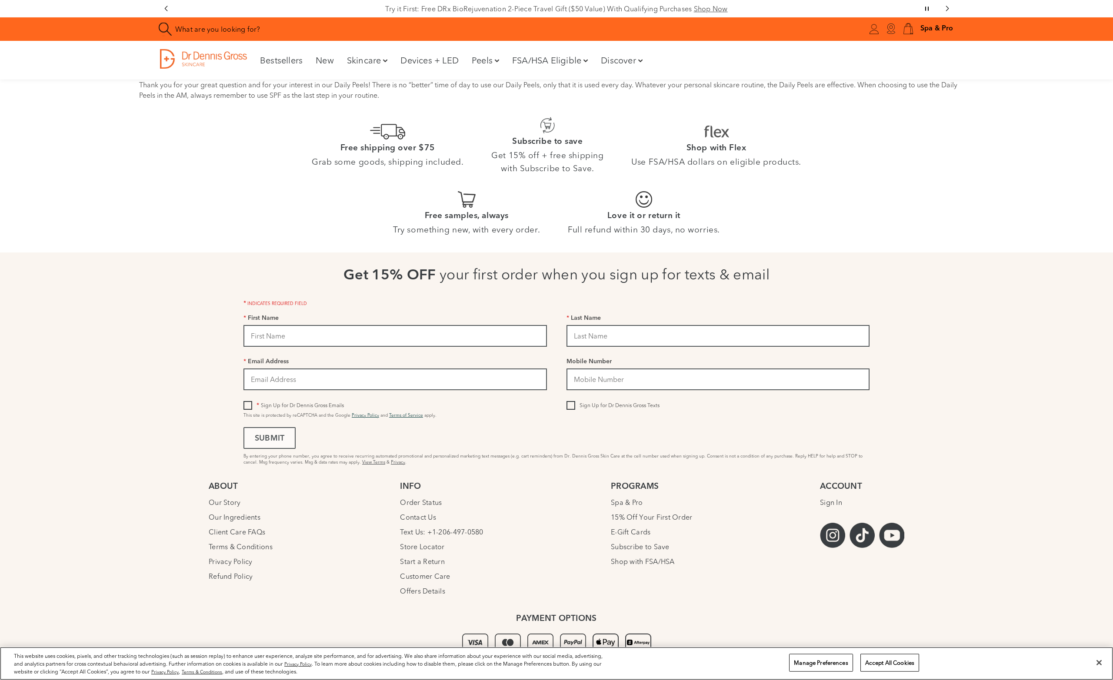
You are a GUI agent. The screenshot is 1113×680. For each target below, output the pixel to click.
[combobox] (375, 29)
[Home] (203, 59)
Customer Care (425, 576)
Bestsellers (281, 60)
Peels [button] (482, 60)
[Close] (1099, 662)
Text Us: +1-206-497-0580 (441, 531)
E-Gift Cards (630, 531)
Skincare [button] (364, 60)
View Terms (373, 462)
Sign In (831, 502)
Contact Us (418, 517)
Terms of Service (406, 415)
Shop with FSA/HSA (643, 561)
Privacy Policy (365, 415)
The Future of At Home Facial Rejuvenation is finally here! (721, 8)
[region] (556, 663)
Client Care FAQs (237, 531)
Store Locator (422, 546)
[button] (908, 29)
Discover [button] (618, 60)
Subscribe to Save (640, 546)
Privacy (398, 462)
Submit (269, 439)
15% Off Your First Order (651, 517)
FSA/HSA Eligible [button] (546, 60)
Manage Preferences (821, 662)
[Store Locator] (891, 29)
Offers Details (422, 591)
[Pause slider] (926, 8)
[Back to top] (1098, 608)
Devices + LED (429, 60)
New (325, 60)
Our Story (224, 502)
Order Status (421, 502)
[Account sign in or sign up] (874, 30)
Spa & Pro (627, 502)
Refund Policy (231, 576)
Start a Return (422, 561)
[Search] (165, 29)
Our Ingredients (234, 517)
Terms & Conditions (241, 546)
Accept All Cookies (889, 662)
